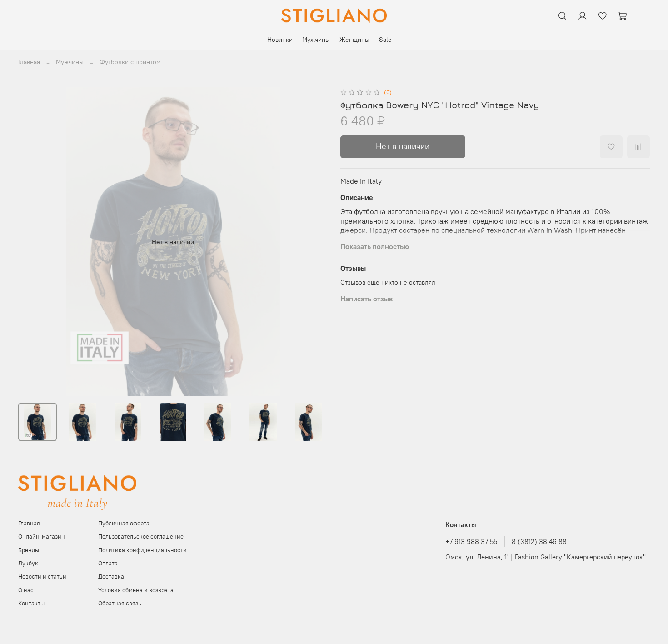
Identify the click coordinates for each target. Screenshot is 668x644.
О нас (26, 590)
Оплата (108, 563)
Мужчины (316, 39)
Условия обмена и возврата (136, 590)
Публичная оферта (124, 523)
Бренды (28, 550)
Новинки (280, 39)
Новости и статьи (42, 576)
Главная (29, 62)
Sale (385, 39)
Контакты (31, 603)
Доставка (111, 576)
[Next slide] (314, 241)
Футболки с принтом (130, 62)
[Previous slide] (30, 241)
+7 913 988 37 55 (471, 541)
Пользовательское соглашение (141, 536)
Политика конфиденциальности (142, 550)
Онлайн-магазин (41, 536)
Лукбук (28, 563)
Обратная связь (119, 603)
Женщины (354, 39)
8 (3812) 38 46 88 (539, 541)
